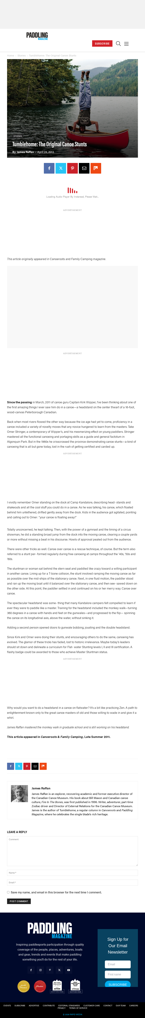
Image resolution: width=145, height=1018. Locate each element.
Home (10, 55)
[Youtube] (68, 970)
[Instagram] (40, 970)
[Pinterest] (72, 168)
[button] (118, 44)
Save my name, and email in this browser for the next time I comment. (56, 892)
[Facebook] (49, 168)
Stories (22, 55)
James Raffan (25, 152)
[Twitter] (61, 168)
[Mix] (96, 168)
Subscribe (102, 43)
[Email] (84, 168)
